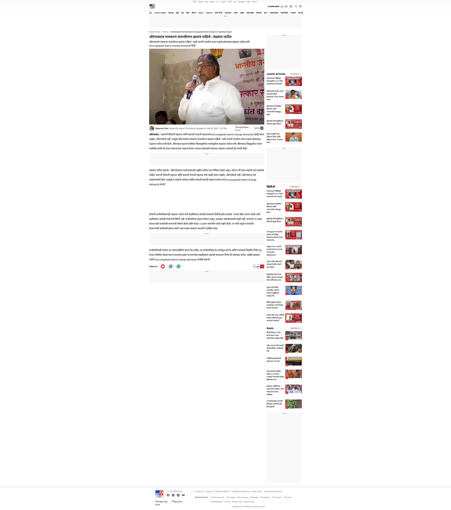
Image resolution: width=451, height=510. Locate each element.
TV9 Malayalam (216, 501)
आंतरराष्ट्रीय (250, 13)
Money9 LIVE (248, 501)
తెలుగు (212, 2)
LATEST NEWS (160, 13)
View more (295, 74)
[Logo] (152, 6)
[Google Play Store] (162, 503)
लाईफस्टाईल (274, 13)
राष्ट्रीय (242, 13)
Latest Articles (276, 74)
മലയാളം (242, 2)
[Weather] (282, 6)
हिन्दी (194, 2)
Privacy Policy (256, 491)
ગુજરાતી (223, 2)
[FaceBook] (168, 495)
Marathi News (154, 32)
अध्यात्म (293, 13)
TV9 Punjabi (277, 497)
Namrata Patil (162, 128)
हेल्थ (265, 13)
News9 (200, 2)
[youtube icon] (163, 266)
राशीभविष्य (284, 13)
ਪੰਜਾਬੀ (230, 2)
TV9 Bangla (253, 497)
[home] (150, 12)
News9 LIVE (237, 501)
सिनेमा (194, 13)
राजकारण (228, 13)
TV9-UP (254, 2)
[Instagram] (178, 495)
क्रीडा (187, 13)
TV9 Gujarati (265, 497)
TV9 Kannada (242, 497)
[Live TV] (290, 6)
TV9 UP (227, 501)
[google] (243, 128)
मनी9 (248, 2)
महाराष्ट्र (170, 13)
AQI (286, 6)
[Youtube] (183, 495)
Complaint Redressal (240, 491)
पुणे (182, 13)
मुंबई (177, 13)
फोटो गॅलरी (218, 13)
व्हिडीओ (271, 186)
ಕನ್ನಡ (206, 2)
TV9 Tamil (287, 497)
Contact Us (199, 491)
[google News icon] (171, 266)
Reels (201, 13)
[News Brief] (273, 6)
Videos (209, 13)
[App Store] (179, 503)
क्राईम (236, 13)
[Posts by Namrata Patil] (151, 128)
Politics (165, 32)
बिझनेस (259, 13)
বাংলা (217, 2)
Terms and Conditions (273, 491)
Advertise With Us (222, 491)
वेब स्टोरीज (302, 13)
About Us (209, 491)
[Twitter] (173, 495)
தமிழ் (235, 2)
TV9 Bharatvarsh (217, 497)
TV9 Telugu (230, 497)
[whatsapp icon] (178, 266)
